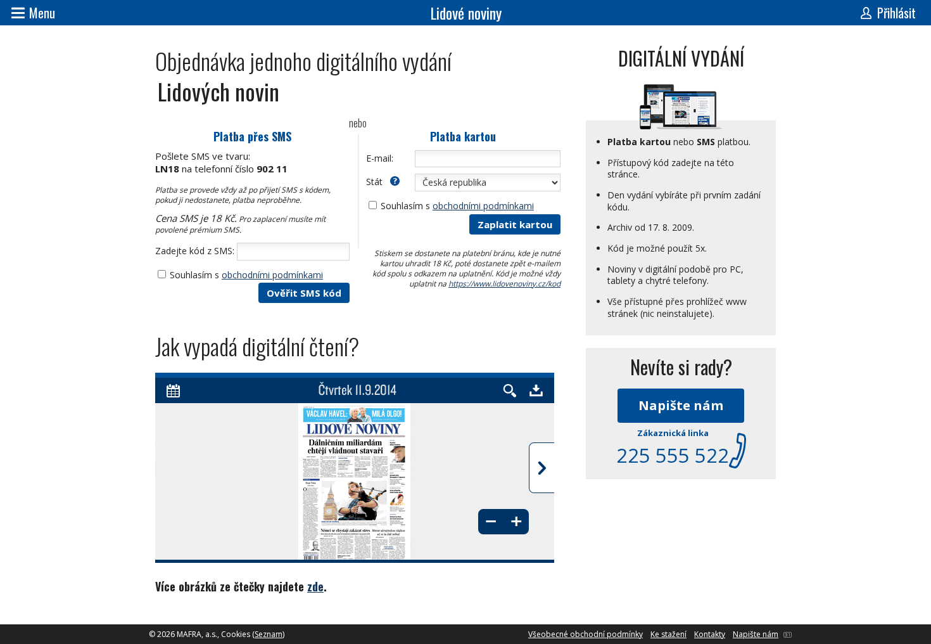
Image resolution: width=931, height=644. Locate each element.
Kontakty (709, 634)
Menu (42, 12)
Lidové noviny (466, 12)
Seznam (268, 634)
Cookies (235, 634)
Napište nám (680, 405)
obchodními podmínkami (272, 275)
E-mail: (379, 158)
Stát (375, 182)
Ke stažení (668, 634)
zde (315, 586)
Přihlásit (896, 12)
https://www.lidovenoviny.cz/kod (504, 283)
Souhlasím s (246, 275)
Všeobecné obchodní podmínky (585, 634)
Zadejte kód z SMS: (194, 251)
